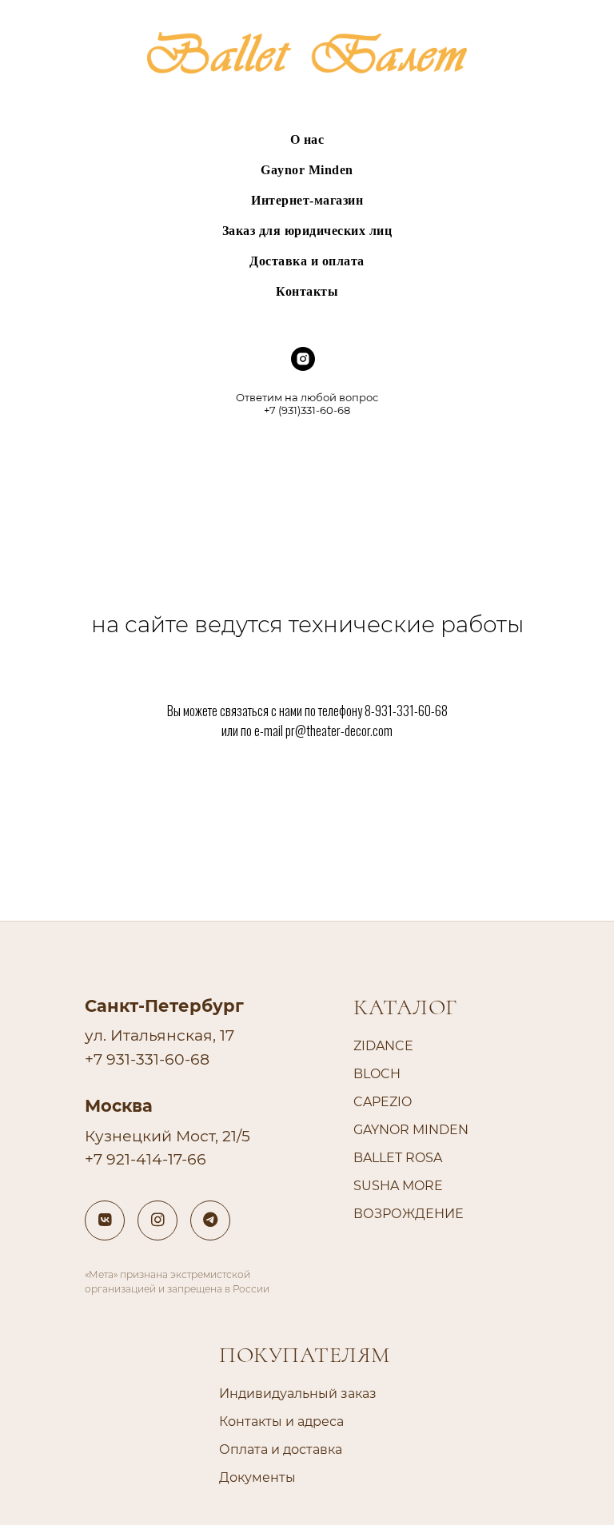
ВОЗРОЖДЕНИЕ (408, 1213)
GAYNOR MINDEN (410, 1129)
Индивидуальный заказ (298, 1393)
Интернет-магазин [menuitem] (307, 200)
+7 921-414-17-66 (145, 1159)
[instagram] (303, 366)
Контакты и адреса (281, 1421)
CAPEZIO (382, 1101)
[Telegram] (210, 1220)
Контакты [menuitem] (307, 291)
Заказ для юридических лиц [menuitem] (307, 230)
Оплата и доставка (280, 1449)
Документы (257, 1477)
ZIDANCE (383, 1045)
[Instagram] (157, 1220)
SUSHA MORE (398, 1185)
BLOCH (377, 1073)
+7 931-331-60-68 (147, 1059)
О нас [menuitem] (307, 139)
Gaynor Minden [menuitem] (307, 170)
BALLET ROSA (397, 1157)
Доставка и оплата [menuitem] (307, 261)
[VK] (105, 1220)
